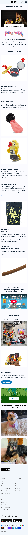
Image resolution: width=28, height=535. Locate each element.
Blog (16, 483)
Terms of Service (5, 507)
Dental (2, 483)
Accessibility (4, 502)
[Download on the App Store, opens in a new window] (17, 520)
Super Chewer (5, 481)
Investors (17, 488)
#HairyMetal (15, 319)
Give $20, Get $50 (6, 493)
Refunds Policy (5, 509)
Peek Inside (14, 398)
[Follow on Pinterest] (13, 516)
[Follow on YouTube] (16, 516)
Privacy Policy (4, 504)
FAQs (2, 500)
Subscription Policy (6, 512)
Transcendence (5, 490)
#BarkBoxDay (5, 319)
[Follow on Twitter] (6, 516)
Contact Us (18, 490)
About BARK (18, 478)
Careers (17, 486)
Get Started (6, 382)
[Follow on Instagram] (9, 516)
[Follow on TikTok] (20, 516)
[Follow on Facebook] (2, 516)
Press (16, 481)
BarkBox (3, 478)
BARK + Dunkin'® (5, 488)
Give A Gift (4, 486)
